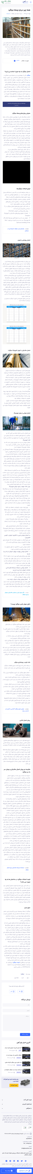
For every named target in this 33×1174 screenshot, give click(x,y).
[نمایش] (14, 61)
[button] (6, 2)
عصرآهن (19, 1166)
